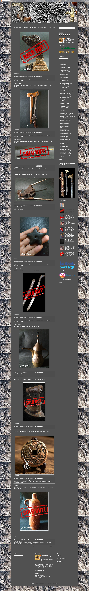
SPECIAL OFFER (63, 147)
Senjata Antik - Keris (63, 140)
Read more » (16, 73)
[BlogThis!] (38, 76)
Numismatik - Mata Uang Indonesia (66, 116)
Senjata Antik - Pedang (64, 143)
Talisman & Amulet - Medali (65, 153)
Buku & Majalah (63, 90)
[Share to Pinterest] (41, 76)
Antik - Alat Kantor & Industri (65, 63)
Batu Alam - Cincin (63, 78)
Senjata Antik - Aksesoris (64, 139)
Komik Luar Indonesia (64, 97)
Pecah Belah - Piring (64, 134)
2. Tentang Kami (60, 557)
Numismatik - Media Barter (65, 117)
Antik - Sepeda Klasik (64, 74)
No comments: (30, 76)
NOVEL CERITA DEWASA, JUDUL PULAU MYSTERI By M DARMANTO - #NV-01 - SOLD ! (70, 248)
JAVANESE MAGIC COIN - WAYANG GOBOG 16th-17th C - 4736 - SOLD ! (32, 431)
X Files (61, 156)
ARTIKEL (60, 22)
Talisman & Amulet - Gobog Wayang (23, 480)
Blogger (56, 583)
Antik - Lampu (62, 68)
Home (34, 546)
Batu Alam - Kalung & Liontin (65, 83)
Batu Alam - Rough (63, 86)
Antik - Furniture (63, 64)
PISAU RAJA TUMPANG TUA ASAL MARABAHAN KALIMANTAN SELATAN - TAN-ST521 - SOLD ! (70, 254)
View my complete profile (69, 42)
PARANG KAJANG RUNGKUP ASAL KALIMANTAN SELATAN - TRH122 (70, 241)
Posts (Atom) (21, 548)
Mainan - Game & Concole (65, 104)
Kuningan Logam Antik (64, 101)
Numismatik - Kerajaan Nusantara (66, 113)
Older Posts (52, 546)
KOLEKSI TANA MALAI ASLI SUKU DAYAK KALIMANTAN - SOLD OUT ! (31, 214)
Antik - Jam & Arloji (63, 65)
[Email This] (37, 76)
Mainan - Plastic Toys (64, 106)
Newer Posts (16, 546)
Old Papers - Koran (63, 123)
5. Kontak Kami (60, 561)
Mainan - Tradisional (64, 109)
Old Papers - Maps (63, 124)
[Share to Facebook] (40, 76)
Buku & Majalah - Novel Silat (65, 94)
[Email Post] (35, 76)
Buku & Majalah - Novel (64, 93)
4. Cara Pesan (60, 559)
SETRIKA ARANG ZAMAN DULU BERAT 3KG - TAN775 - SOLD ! (30, 379)
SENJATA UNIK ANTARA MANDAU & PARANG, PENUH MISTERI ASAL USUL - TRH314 (67, 163)
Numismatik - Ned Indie (64, 119)
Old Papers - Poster (63, 127)
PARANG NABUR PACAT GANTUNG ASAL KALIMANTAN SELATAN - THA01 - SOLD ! (70, 217)
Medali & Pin (62, 110)
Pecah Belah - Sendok (64, 136)
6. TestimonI (59, 562)
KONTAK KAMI (47, 22)
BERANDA (15, 22)
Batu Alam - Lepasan (64, 84)
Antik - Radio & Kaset (64, 71)
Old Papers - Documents (64, 120)
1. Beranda (59, 555)
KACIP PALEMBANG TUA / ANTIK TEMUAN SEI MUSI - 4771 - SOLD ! (31, 174)
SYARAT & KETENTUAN (31, 22)
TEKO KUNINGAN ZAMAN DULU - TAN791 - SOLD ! (26, 326)
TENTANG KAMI (21, 22)
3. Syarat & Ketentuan (61, 558)
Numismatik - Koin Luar (64, 114)
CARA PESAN (40, 22)
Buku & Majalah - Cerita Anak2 (65, 91)
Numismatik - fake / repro (64, 111)
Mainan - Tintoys (63, 107)
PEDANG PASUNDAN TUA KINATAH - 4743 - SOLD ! (27, 270)
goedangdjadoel (69, 38)
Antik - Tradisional (63, 77)
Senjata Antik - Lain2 (64, 142)
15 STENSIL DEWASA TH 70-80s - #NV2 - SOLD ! (69, 204)
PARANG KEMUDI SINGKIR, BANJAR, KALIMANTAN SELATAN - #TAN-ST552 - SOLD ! (70, 235)
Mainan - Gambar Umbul (64, 103)
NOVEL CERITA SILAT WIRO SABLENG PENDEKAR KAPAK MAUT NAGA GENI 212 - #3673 (70, 223)
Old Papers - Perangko (64, 126)
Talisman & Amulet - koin (64, 152)
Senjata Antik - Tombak (64, 146)
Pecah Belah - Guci (63, 132)
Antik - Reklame (63, 73)
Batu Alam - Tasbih (63, 87)
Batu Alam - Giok (63, 81)
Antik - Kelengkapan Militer (65, 67)
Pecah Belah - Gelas (64, 130)
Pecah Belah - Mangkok (64, 133)
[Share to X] (39, 76)
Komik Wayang (62, 100)
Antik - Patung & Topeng (64, 70)
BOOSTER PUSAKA (63, 88)
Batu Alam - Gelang (63, 80)
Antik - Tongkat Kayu (64, 76)
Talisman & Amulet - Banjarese (65, 149)
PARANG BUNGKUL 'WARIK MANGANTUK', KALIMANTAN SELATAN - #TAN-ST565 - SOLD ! (70, 229)
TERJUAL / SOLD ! (20, 167)
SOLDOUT (66, 22)
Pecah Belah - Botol (63, 129)
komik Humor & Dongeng (64, 96)
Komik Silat (62, 99)
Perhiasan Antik (63, 137)
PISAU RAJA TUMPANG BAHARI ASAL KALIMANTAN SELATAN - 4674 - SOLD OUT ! (70, 211)
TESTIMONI (54, 22)
